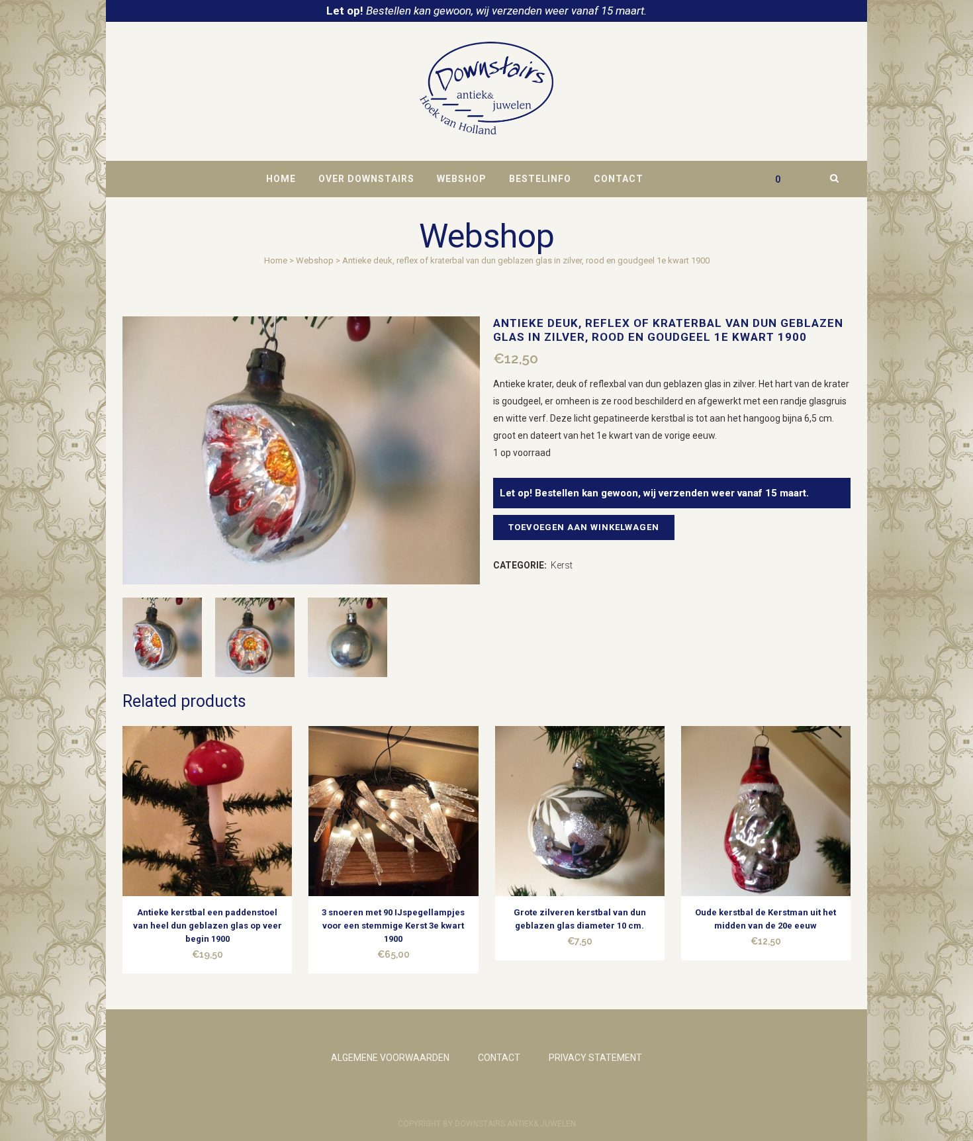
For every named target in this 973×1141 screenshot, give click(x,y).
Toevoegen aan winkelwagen (583, 527)
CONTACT (499, 1057)
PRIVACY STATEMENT (595, 1057)
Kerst (562, 565)
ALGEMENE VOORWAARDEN (390, 1057)
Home (275, 260)
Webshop (315, 260)
